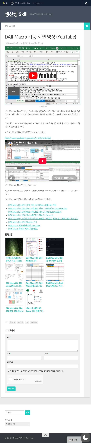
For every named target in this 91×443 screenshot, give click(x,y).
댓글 (9, 337)
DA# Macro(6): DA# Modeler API (22, 222)
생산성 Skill (16, 14)
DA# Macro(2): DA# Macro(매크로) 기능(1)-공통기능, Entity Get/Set (37, 208)
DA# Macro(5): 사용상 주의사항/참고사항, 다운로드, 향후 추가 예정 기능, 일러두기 (43, 218)
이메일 (46, 354)
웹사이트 (10, 362)
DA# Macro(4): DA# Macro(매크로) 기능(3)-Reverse (30, 215)
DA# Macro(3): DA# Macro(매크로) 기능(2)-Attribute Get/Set (34, 212)
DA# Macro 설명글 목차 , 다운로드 (23, 228)
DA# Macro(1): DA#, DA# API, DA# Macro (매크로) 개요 (32, 205)
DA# (27, 322)
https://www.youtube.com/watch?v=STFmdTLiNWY (28, 138)
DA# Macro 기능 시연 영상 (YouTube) (24, 225)
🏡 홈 (5, 3)
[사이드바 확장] (87, 26)
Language (37, 3)
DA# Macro (10, 26)
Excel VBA (20, 322)
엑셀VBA (12, 322)
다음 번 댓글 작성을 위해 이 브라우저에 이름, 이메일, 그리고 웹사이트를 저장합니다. (36, 371)
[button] (85, 437)
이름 (9, 354)
